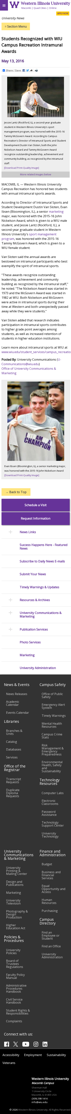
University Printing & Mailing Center (16, 871)
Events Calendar (17, 713)
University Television (13, 901)
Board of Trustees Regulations (14, 964)
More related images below (35, 174)
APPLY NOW (62, 13)
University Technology (50, 834)
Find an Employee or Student (50, 935)
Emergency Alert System (53, 706)
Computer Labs (53, 793)
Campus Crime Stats (52, 735)
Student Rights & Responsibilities (18, 1011)
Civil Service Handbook (14, 1001)
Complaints (14, 1021)
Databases (13, 749)
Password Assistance (49, 813)
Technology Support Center (53, 824)
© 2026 (13, 1109)
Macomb (26, 8)
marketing (56, 211)
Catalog (11, 742)
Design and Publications (14, 883)
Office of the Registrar (15, 768)
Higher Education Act (15, 926)
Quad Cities (40, 8)
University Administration (52, 955)
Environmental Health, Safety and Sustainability (52, 766)
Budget (47, 864)
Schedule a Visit (36, 505)
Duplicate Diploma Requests (13, 793)
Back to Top (16, 491)
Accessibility (10, 1055)
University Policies (13, 951)
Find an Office (51, 946)
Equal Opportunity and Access (53, 889)
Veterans (8, 1063)
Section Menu (16, 26)
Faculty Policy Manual (15, 976)
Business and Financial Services (51, 875)
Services (12, 757)
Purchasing (50, 911)
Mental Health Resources (52, 725)
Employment (33, 1055)
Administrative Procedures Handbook (16, 988)
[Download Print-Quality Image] (21, 167)
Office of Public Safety (52, 695)
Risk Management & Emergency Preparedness (53, 749)
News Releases (16, 694)
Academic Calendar (12, 703)
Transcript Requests (13, 780)
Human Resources (49, 901)
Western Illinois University (45, 3)
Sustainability (56, 1055)
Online (53, 8)
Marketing (13, 893)
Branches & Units (14, 732)
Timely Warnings (54, 716)
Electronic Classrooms (50, 802)
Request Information (35, 518)
